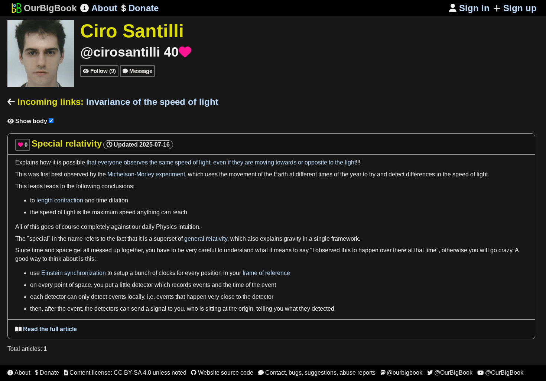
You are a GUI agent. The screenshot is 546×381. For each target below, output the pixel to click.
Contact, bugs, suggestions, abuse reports (317, 372)
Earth (281, 174)
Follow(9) (99, 71)
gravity (292, 239)
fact (121, 239)
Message (137, 71)
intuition (188, 227)
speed (127, 212)
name (75, 239)
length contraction (59, 200)
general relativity (205, 239)
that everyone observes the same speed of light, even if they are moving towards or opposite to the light (221, 162)
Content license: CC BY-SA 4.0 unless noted (125, 372)
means (283, 250)
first (45, 174)
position (211, 273)
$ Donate (47, 372)
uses (211, 174)
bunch (142, 273)
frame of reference (266, 273)
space (64, 250)
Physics (166, 227)
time (37, 250)
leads (35, 186)
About (98, 8)
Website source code (222, 372)
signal (158, 308)
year (355, 174)
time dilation (112, 200)
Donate (140, 8)
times (325, 174)
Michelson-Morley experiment (146, 174)
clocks (167, 273)
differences (420, 174)
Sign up (520, 8)
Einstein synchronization (73, 273)
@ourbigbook (401, 372)
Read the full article (46, 329)
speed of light (470, 174)
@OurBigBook (449, 372)
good (22, 259)
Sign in (469, 8)
